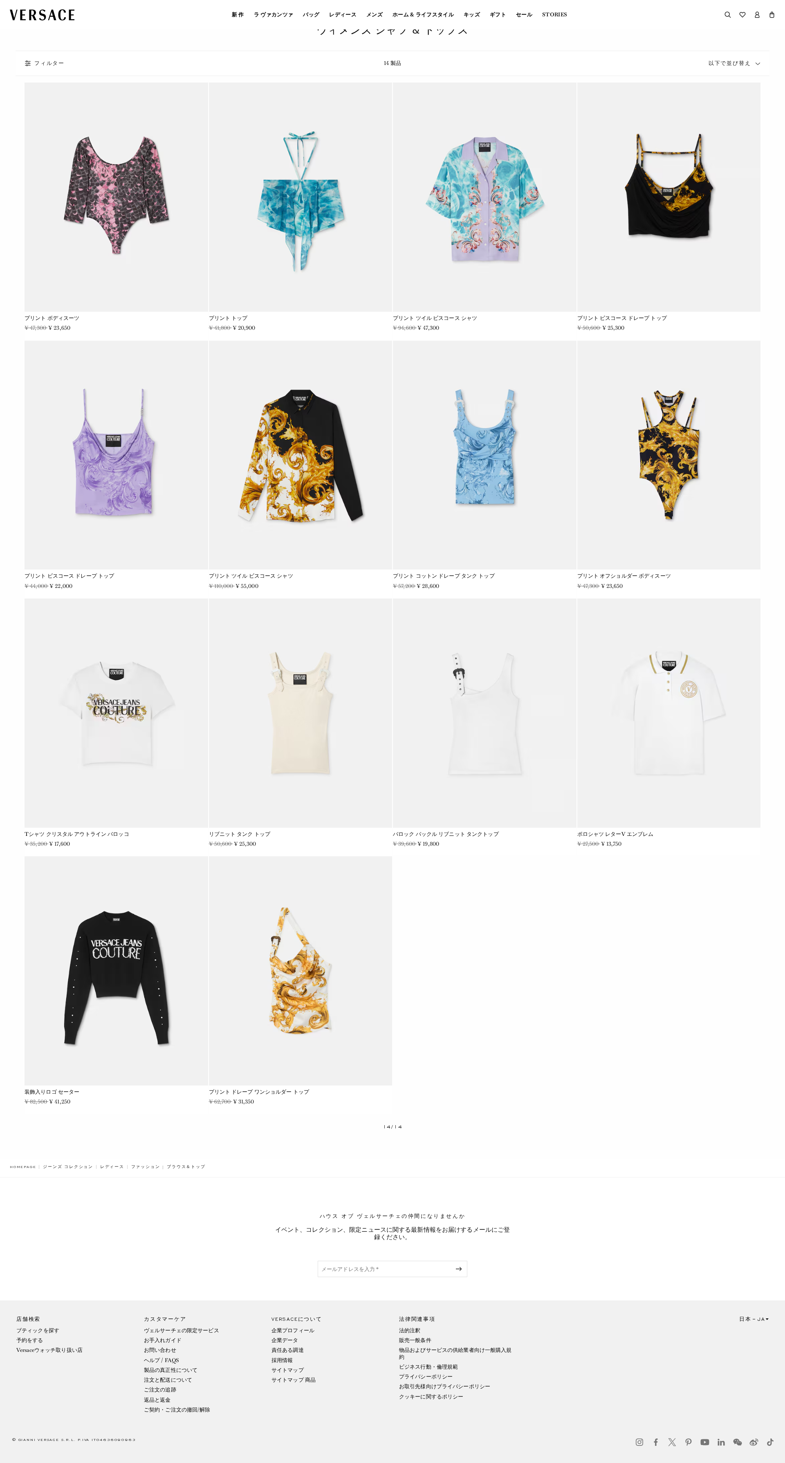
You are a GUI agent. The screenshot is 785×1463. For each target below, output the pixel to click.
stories (554, 14)
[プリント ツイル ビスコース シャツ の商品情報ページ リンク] (484, 197)
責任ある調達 (287, 1350)
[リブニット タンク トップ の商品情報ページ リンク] (300, 713)
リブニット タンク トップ (240, 834)
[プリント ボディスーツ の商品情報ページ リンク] (116, 197)
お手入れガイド (163, 1340)
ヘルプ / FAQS (161, 1360)
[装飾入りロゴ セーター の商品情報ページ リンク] (116, 971)
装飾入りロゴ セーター (52, 1091)
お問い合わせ (160, 1350)
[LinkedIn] (721, 1442)
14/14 (393, 1127)
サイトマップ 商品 (293, 1379)
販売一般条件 (415, 1340)
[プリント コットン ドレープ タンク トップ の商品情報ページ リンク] (484, 455)
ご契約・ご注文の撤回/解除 (177, 1409)
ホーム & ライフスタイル (423, 14)
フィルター (49, 63)
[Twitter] (672, 1442)
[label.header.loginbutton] (757, 14)
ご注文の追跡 (160, 1389)
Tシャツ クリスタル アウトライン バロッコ (77, 834)
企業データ (284, 1340)
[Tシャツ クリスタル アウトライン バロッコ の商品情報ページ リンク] (116, 713)
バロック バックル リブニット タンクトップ (446, 834)
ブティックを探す (37, 1330)
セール (524, 14)
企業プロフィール (292, 1330)
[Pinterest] (688, 1442)
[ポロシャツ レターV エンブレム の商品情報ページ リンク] (669, 713)
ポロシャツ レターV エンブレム (615, 834)
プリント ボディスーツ (52, 318)
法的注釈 (409, 1330)
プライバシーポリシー (426, 1376)
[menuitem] (238, 14)
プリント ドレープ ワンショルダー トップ (259, 1091)
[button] (772, 14)
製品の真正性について (170, 1370)
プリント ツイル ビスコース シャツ (435, 318)
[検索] (727, 14)
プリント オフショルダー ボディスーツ (624, 575)
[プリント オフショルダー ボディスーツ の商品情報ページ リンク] (669, 455)
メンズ (374, 14)
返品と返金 (157, 1399)
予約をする (29, 1340)
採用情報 (282, 1360)
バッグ (311, 14)
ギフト (498, 14)
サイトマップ (287, 1370)
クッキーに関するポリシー (431, 1396)
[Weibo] (754, 1442)
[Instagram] (639, 1442)
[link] (23, 1167)
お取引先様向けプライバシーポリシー (444, 1386)
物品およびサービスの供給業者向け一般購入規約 (455, 1353)
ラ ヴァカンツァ (274, 14)
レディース (343, 14)
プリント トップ (228, 318)
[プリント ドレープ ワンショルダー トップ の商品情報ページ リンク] (300, 971)
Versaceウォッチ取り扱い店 (49, 1350)
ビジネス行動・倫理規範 (428, 1366)
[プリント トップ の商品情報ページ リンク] (300, 197)
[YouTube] (705, 1442)
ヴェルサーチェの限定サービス (181, 1330)
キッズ (472, 14)
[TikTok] (770, 1442)
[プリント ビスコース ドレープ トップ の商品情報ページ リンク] (669, 197)
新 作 (238, 14)
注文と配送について (168, 1379)
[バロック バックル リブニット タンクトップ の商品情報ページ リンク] (484, 713)
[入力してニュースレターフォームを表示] (460, 1268)
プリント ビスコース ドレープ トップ (622, 318)
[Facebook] (656, 1442)
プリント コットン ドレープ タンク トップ (444, 575)
